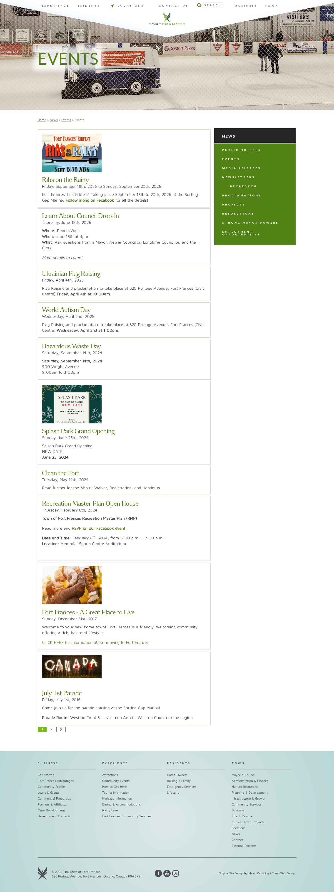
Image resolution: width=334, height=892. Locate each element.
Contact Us (174, 5)
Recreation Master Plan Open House (90, 504)
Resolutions (238, 213)
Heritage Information (117, 798)
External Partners (244, 846)
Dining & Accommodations (121, 804)
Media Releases (241, 168)
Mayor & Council (244, 775)
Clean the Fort (60, 473)
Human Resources (245, 786)
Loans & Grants (48, 792)
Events (66, 120)
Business (246, 5)
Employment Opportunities (241, 233)
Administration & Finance (250, 781)
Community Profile (51, 786)
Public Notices (241, 150)
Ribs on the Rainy (65, 180)
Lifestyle (173, 792)
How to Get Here (114, 786)
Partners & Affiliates (52, 804)
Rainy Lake (110, 810)
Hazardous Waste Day (71, 346)
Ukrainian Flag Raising (71, 274)
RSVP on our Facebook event (98, 528)
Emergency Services (181, 786)
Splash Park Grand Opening (78, 431)
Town (272, 5)
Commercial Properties (54, 798)
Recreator (243, 186)
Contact (237, 840)
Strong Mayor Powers (250, 222)
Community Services (247, 804)
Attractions (110, 775)
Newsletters (238, 177)
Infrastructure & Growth (249, 798)
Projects (234, 204)
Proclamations (242, 195)
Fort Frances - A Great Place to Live (88, 612)
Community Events (116, 781)
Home (42, 120)
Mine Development (51, 810)
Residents (87, 5)
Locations (130, 5)
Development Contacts (54, 816)
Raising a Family (179, 781)
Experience (56, 5)
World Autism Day (66, 310)
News (54, 120)
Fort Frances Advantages (56, 781)
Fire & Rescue (242, 816)
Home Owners (177, 775)
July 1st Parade (62, 693)
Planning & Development (250, 792)
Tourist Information (116, 792)
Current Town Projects (248, 822)
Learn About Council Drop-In (80, 216)
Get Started (46, 775)
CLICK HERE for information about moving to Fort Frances (95, 642)
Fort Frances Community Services (126, 816)
